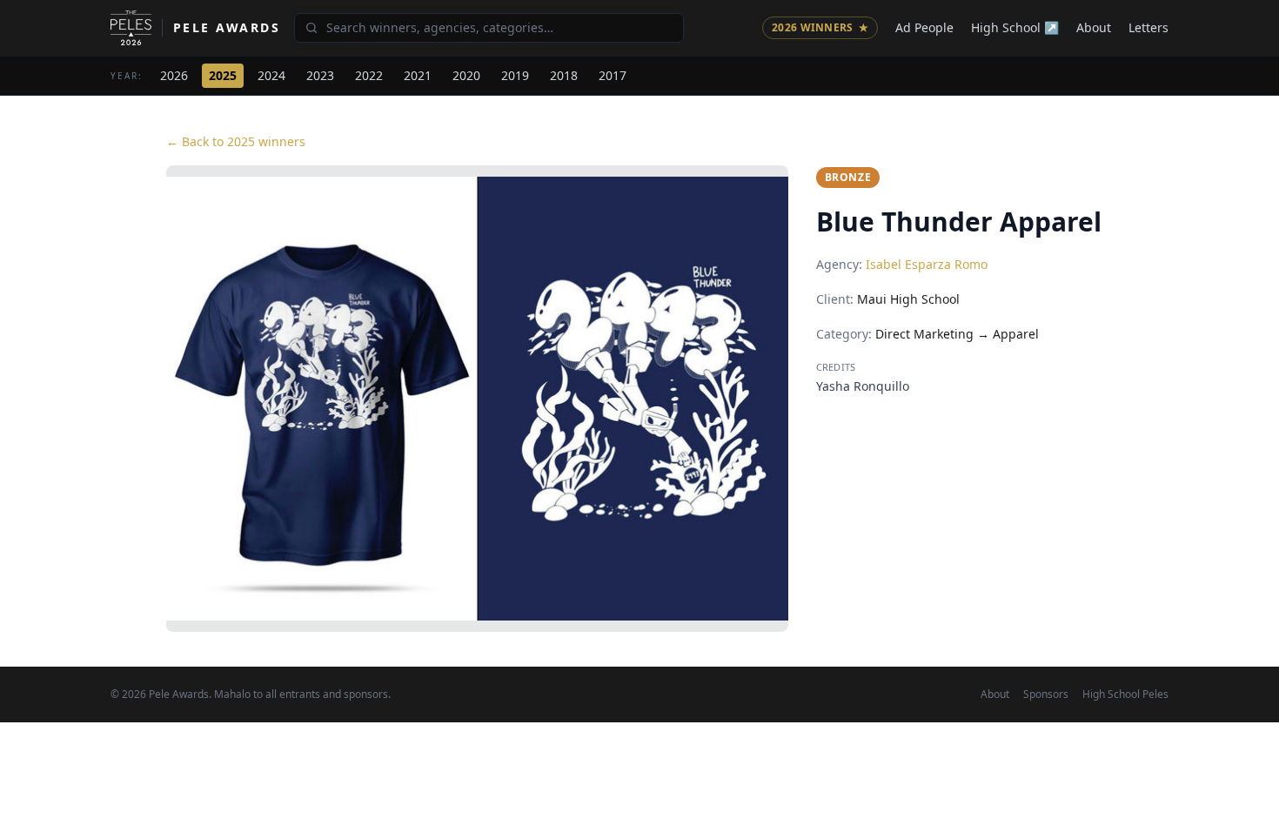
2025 (223, 75)
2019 (515, 75)
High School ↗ (1015, 27)
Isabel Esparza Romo (927, 264)
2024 (271, 75)
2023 (320, 75)
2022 (369, 75)
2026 (174, 75)
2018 (564, 75)
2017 (612, 75)
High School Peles (1125, 694)
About (1093, 27)
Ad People (924, 27)
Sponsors (1045, 694)
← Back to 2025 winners (235, 141)
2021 (418, 75)
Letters (1148, 27)
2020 (466, 75)
